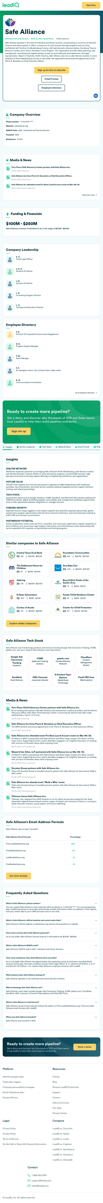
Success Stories (10, 1098)
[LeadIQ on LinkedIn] (96, 1198)
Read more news (88, 195)
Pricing (56, 1077)
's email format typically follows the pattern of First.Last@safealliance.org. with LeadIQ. (50, 1005)
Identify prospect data (13, 1077)
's (35, 947)
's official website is (42, 922)
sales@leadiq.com (40, 1186)
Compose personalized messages (18, 1087)
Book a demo (84, 1047)
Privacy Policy (9, 1129)
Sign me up (19, 431)
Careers (56, 1098)
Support (56, 1092)
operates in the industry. (35, 977)
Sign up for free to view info (51, 70)
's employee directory (54, 966)
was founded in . (21, 1019)
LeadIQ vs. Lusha (61, 1139)
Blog (55, 1082)
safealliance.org (41, 924)
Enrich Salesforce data (13, 1092)
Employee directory (51, 88)
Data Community (61, 1103)
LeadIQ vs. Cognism (62, 1144)
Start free (91, 5)
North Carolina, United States (42, 39)
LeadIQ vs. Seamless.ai (63, 1149)
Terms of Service (11, 1139)
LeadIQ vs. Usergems (63, 1155)
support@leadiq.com (41, 1181)
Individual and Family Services (44, 979)
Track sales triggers (12, 1082)
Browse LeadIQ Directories (66, 1087)
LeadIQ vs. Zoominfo (62, 1129)
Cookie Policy (9, 1134)
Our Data (57, 1108)
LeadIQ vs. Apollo (61, 1134)
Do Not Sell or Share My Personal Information (24, 1144)
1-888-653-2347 (39, 1175)
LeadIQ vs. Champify (62, 1160)
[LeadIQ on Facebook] (92, 1198)
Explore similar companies (23, 623)
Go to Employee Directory (85, 393)
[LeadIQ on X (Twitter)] (94, 1198)
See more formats (18, 876)
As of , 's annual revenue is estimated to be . (41, 935)
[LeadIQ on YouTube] (99, 1198)
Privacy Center (60, 1113)
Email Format (51, 79)
